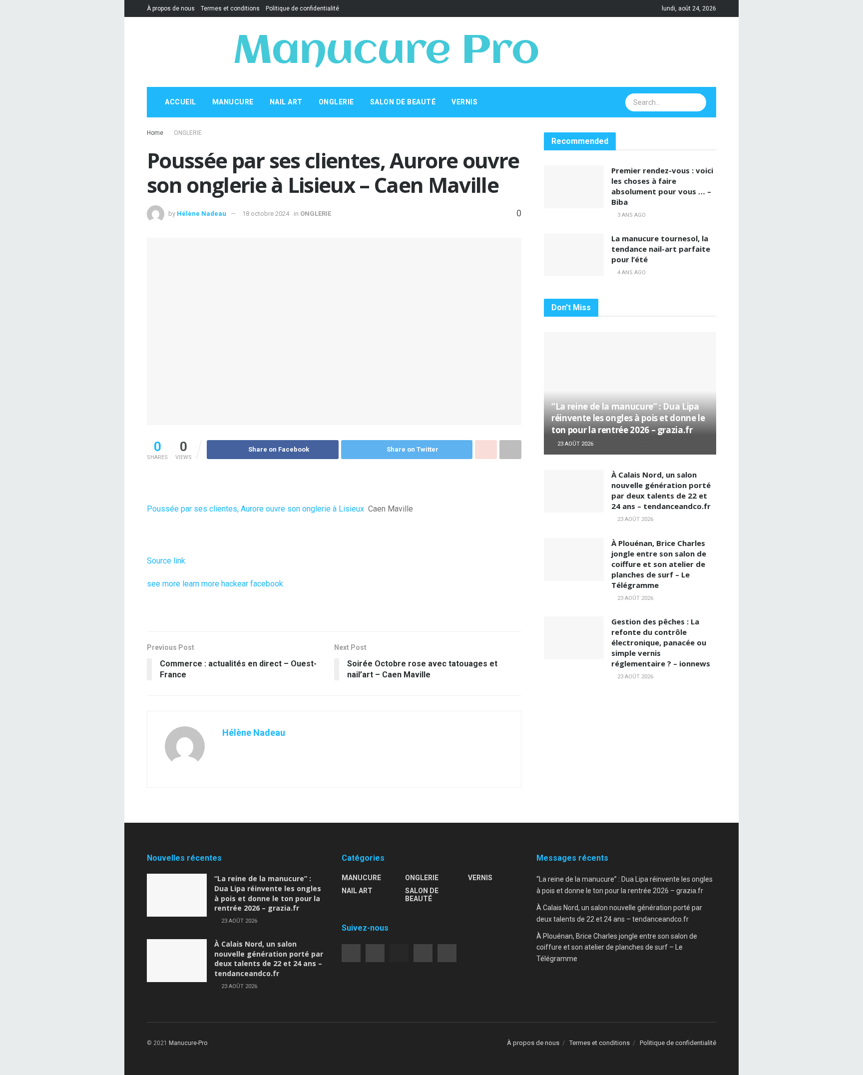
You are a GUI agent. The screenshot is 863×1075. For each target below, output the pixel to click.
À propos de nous (171, 8)
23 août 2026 (574, 444)
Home (155, 132)
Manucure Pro (386, 52)
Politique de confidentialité (302, 8)
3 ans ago (631, 215)
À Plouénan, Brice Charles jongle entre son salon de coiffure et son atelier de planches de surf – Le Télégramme (658, 564)
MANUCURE (233, 102)
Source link (166, 560)
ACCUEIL (180, 102)
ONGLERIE (336, 102)
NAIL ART (286, 102)
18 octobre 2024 (265, 213)
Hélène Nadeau (201, 213)
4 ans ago (631, 272)
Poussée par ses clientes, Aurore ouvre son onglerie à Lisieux (255, 509)
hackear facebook (252, 583)
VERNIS (464, 102)
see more (163, 583)
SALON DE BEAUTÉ (403, 102)
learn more (200, 583)
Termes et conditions (230, 8)
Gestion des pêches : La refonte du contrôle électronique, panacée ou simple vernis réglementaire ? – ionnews (660, 642)
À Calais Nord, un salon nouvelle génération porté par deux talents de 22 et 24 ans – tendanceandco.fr (661, 490)
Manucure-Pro (188, 1043)
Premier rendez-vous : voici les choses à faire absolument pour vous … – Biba (662, 186)
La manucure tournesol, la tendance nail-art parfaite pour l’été (660, 248)
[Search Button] (698, 102)
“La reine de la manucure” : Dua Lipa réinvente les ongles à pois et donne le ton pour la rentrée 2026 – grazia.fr (628, 418)
